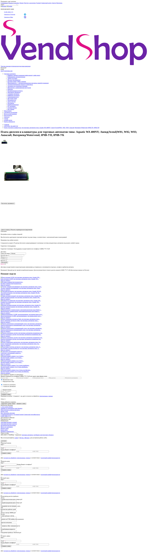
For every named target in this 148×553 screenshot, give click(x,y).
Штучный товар (12, 98)
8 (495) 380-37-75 (8, 12)
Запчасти (6, 117)
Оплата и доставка (13, 3)
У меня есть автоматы (9, 384)
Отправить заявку (6, 394)
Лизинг (21, 3)
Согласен (3, 441)
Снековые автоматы (13, 94)
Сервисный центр (46, 3)
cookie (16, 438)
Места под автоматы (7, 427)
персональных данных (46, 396)
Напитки (10, 89)
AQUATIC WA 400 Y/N (11, 126)
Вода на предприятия (10, 114)
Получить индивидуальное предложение (21, 229)
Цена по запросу (5, 229)
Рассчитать (4, 262)
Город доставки (5, 253)
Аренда (54, 3)
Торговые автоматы (10, 74)
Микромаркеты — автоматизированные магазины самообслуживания (28, 83)
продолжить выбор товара (8, 403)
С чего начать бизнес (7, 407)
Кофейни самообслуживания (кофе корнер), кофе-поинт (24, 75)
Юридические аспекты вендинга (10, 410)
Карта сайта (4, 430)
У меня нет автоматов (9, 386)
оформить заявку (21, 403)
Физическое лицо (8, 379)
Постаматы (11, 103)
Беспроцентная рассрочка (8, 425)
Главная (6, 124)
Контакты (59, 3)
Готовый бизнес (12, 107)
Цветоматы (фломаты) (14, 92)
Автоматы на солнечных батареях (17, 86)
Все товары (11, 109)
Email (3, 448)
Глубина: (3, 259)
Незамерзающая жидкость (15, 91)
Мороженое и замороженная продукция (19, 87)
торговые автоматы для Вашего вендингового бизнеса (38, 435)
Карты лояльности (9, 121)
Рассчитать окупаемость (7, 203)
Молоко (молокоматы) (14, 80)
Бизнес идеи (4, 411)
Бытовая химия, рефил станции (17, 81)
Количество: (4, 255)
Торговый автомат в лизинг (9, 422)
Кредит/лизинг (6, 389)
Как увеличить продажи (8, 413)
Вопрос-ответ (5, 428)
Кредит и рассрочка (30, 3)
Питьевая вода (12, 100)
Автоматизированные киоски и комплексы (20, 84)
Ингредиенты (8, 115)
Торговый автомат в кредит (9, 424)
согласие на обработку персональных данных (17, 458)
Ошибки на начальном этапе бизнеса (11, 408)
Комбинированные (13, 104)
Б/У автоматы (12, 106)
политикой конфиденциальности (50, 458)
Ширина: (3, 257)
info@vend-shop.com (6, 71)
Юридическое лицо (8, 381)
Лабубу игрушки (12, 78)
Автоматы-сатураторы (10, 112)
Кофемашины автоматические (16, 77)
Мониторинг (8, 111)
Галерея (38, 3)
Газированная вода (13, 97)
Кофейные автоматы (14, 95)
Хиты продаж (12, 101)
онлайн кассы (8, 120)
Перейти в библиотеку (7, 431)
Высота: (3, 260)
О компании (4, 3)
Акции (6, 118)
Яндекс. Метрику (25, 438)
